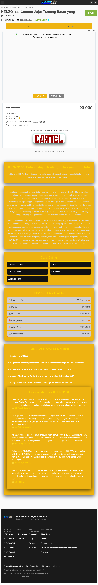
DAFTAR (70, 26)
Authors (20, 539)
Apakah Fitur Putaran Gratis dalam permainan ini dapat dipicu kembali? (42, 376)
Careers (44, 539)
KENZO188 (5, 7)
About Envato (46, 534)
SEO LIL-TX (23, 566)
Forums (32, 543)
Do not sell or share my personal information (59, 548)
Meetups (32, 548)
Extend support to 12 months (27, 122)
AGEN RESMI (9, 557)
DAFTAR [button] (54, 96)
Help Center (22, 534)
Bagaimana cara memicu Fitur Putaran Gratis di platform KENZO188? (41, 369)
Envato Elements (11, 566)
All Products (47, 566)
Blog (31, 539)
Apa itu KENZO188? (19, 355)
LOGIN (27, 26)
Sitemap (44, 552)
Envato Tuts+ (35, 566)
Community (33, 534)
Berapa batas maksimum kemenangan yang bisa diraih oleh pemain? (41, 382)
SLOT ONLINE (29, 7)
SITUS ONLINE (17, 7)
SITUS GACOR (9, 543)
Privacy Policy (46, 543)
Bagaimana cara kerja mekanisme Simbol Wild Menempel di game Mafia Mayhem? (47, 362)
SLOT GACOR (9, 552)
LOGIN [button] (38, 96)
